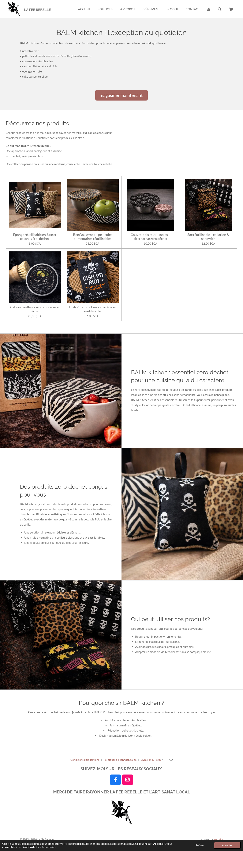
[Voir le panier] (230, 9)
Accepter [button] (227, 845)
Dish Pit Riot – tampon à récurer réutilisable (92, 309)
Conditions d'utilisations (84, 759)
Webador (218, 839)
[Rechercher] (219, 9)
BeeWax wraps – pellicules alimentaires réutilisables (92, 237)
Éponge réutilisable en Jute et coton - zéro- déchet (34, 237)
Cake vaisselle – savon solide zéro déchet (34, 309)
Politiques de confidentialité (119, 759)
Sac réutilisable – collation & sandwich (208, 237)
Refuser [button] (200, 845)
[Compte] (208, 9)
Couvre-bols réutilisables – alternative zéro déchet (150, 237)
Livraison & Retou (151, 759)
